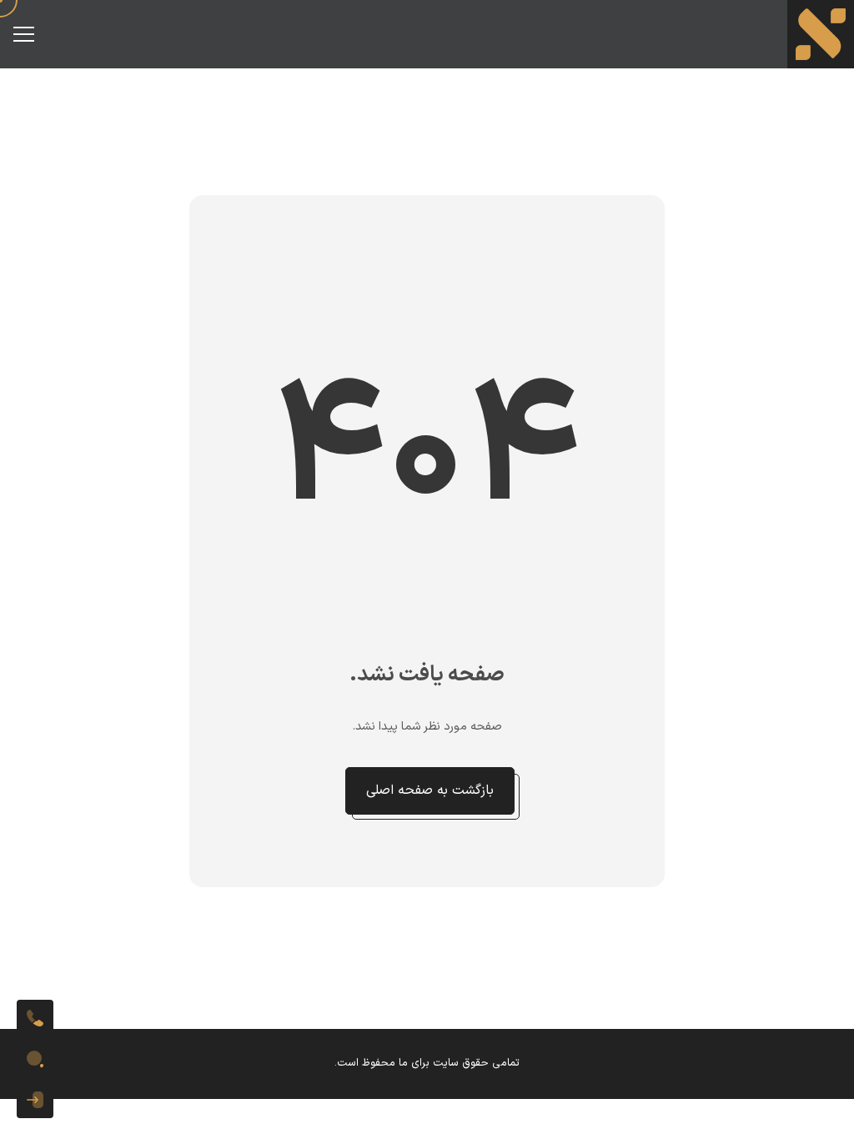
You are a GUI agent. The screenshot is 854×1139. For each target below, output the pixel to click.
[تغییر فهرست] (23, 34)
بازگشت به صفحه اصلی (430, 790)
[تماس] (35, 1018)
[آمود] (820, 34)
